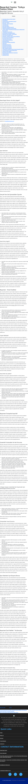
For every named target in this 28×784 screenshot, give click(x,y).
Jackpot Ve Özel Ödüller (6, 51)
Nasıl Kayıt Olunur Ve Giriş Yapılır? (8, 19)
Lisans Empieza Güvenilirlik (7, 40)
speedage (7, 707)
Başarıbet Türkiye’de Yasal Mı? (8, 27)
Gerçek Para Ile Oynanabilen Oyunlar (9, 21)
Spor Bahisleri (5, 20)
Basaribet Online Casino (7, 38)
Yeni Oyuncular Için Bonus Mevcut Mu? (9, 50)
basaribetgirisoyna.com (9, 121)
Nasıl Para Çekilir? (5, 26)
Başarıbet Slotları (5, 41)
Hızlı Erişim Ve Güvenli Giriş (7, 35)
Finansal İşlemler (5, 53)
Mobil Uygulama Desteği (7, 48)
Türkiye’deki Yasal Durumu (7, 31)
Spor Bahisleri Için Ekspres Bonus (8, 33)
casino (10, 707)
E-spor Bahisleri (5, 24)
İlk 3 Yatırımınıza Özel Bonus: (7, 37)
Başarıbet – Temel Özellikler (7, 23)
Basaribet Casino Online (7, 46)
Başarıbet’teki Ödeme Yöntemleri (8, 42)
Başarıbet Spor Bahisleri (7, 45)
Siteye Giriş (4, 43)
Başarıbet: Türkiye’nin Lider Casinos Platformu (11, 36)
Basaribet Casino (5, 55)
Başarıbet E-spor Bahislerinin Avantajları (10, 52)
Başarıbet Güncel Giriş (6, 44)
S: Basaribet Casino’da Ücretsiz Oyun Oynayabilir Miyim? (12, 49)
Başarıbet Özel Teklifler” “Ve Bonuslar (9, 34)
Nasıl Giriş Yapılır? (5, 22)
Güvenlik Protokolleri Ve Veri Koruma (9, 28)
